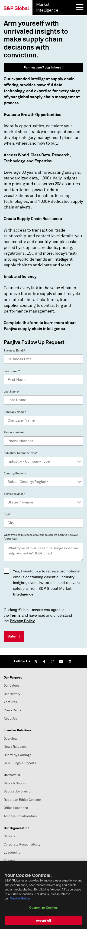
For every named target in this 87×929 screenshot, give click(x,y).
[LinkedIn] (69, 661)
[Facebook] (44, 661)
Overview (10, 739)
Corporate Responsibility (22, 844)
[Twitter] (36, 661)
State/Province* (14, 494)
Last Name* (11, 391)
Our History (12, 694)
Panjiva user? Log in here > (44, 67)
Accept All (43, 920)
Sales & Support (16, 783)
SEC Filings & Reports (20, 763)
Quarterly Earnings (17, 755)
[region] (43, 895)
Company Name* (15, 412)
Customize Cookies (43, 907)
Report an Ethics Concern (22, 800)
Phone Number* (14, 432)
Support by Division (18, 791)
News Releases (15, 747)
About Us (10, 719)
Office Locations (16, 808)
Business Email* (14, 350)
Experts (9, 861)
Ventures (10, 702)
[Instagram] (52, 661)
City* (7, 514)
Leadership (12, 853)
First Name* (12, 371)
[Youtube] (61, 661)
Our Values (11, 686)
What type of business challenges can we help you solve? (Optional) (41, 537)
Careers (9, 836)
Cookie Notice (20, 898)
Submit (13, 636)
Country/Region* (15, 473)
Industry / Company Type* (20, 453)
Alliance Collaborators (20, 816)
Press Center (13, 710)
